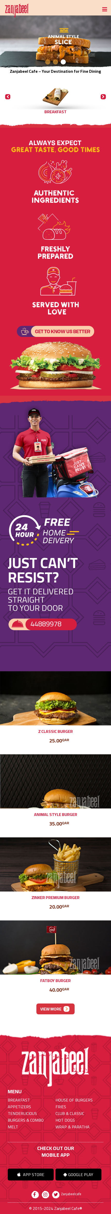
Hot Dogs (65, 1120)
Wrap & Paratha (73, 1127)
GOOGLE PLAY (80, 1174)
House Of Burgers (74, 1100)
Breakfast (19, 1100)
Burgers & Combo (26, 1120)
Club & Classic (70, 1113)
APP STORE (33, 1174)
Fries (61, 1107)
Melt (13, 1127)
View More (51, 1009)
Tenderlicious (22, 1113)
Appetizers (19, 1107)
